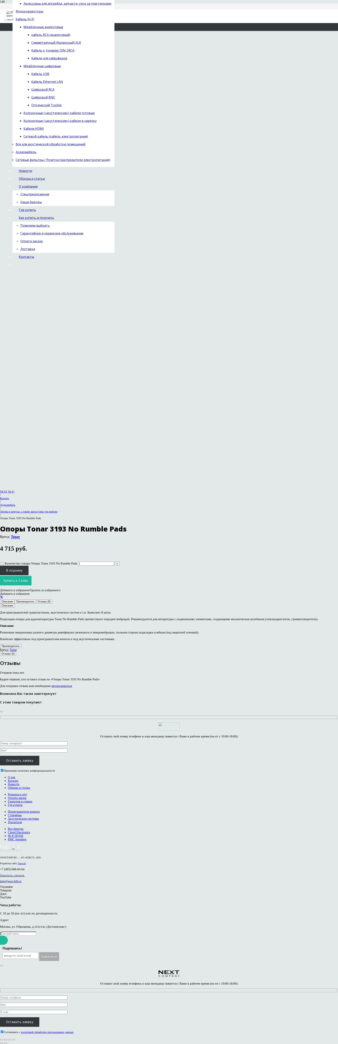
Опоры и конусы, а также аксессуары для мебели (29, 511)
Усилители (15, 822)
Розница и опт (17, 794)
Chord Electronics (19, 832)
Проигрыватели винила (24, 811)
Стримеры (15, 815)
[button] (30, 590)
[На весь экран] (5, 1039)
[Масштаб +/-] (1, 1039)
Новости (13, 784)
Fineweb (22, 863)
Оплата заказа (17, 798)
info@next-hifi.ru (11, 881)
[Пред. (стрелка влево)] (1, 1043)
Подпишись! (12, 948)
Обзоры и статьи (19, 787)
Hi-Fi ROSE (15, 835)
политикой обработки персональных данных (47, 1032)
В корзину (14, 570)
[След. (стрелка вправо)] (5, 1043)
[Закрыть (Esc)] (13, 1039)
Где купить (15, 805)
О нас (11, 777)
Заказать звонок (12, 875)
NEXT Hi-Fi (7, 491)
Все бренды (15, 828)
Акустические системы (23, 818)
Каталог (4, 498)
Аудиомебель (7, 504)
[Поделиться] (1, 597)
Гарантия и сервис (20, 801)
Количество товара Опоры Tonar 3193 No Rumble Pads (41, 563)
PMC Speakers (17, 839)
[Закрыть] (1, 711)
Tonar (15, 537)
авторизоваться (61, 686)
